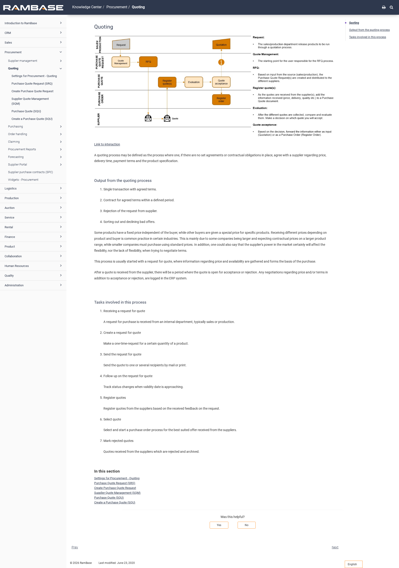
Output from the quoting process (369, 30)
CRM (8, 33)
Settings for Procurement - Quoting (34, 76)
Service (9, 217)
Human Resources (17, 266)
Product (10, 246)
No (246, 525)
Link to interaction (107, 144)
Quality (9, 275)
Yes (219, 525)
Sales (8, 42)
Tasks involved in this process (367, 37)
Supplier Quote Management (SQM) (30, 101)
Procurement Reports (22, 149)
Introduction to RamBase (21, 23)
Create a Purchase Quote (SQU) (32, 119)
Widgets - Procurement (23, 179)
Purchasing (15, 126)
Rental (9, 227)
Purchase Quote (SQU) (26, 111)
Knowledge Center (87, 7)
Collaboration (13, 256)
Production (12, 198)
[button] (391, 7)
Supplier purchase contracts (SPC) (30, 172)
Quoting (13, 68)
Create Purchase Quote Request (32, 91)
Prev (75, 547)
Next (335, 547)
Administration (14, 285)
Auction (10, 208)
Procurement (13, 52)
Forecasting (16, 157)
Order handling (17, 134)
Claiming (14, 141)
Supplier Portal (17, 164)
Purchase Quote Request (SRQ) (32, 83)
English (353, 564)
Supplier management (22, 60)
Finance (10, 237)
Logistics (11, 188)
